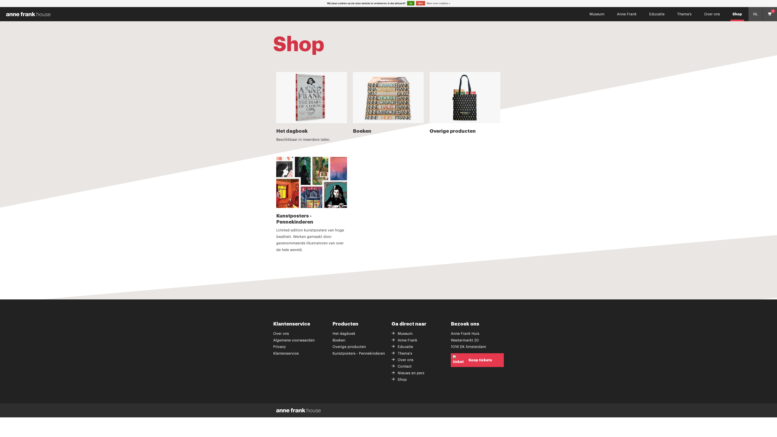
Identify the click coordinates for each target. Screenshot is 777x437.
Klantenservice (286, 353)
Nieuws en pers (411, 373)
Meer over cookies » (438, 3)
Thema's (684, 14)
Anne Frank (627, 14)
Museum (596, 14)
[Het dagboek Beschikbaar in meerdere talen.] (311, 97)
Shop (737, 14)
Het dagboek (343, 333)
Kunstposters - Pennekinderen (358, 353)
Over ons (712, 14)
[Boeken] (388, 97)
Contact (405, 366)
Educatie (656, 14)
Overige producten (349, 347)
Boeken (338, 340)
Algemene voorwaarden (294, 340)
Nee (420, 3)
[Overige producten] (465, 97)
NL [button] (755, 14)
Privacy (279, 347)
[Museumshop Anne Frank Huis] (27, 14)
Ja (410, 3)
